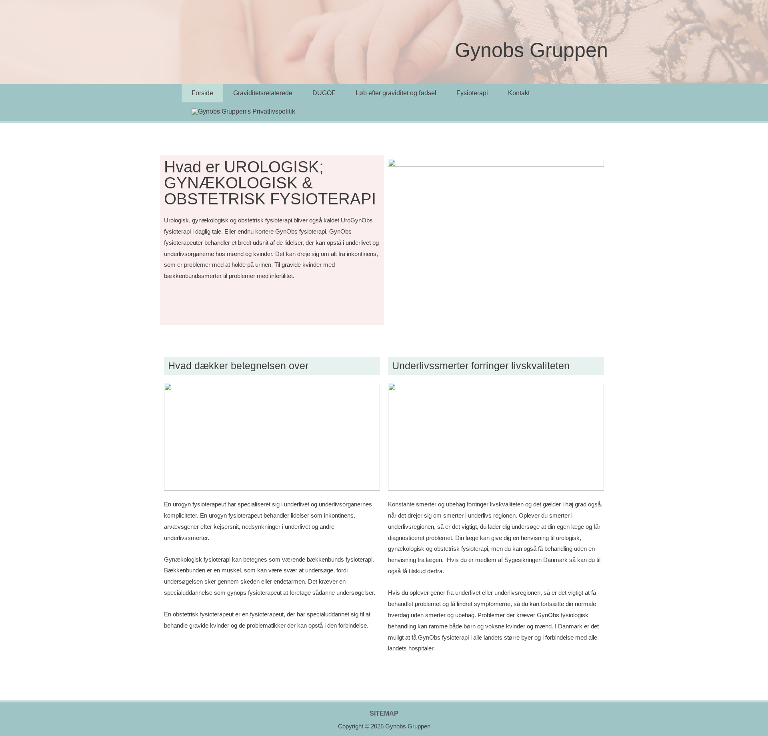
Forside (202, 93)
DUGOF (324, 93)
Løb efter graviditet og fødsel (396, 93)
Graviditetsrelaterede (262, 93)
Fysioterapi (472, 93)
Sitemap (384, 713)
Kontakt (519, 93)
